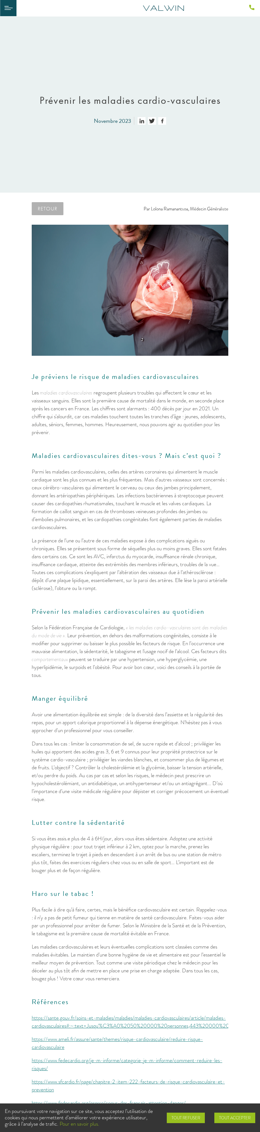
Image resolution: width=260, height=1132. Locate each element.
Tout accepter (234, 1118)
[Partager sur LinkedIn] (142, 121)
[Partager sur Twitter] (152, 121)
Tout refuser (186, 1118)
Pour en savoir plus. (79, 1124)
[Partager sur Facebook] (162, 121)
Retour (47, 208)
